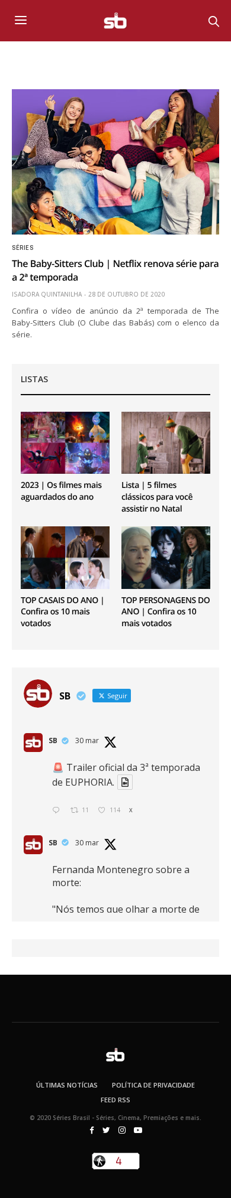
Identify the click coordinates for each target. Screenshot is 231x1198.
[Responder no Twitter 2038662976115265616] (58, 811)
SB (53, 740)
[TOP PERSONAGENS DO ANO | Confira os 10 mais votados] (165, 557)
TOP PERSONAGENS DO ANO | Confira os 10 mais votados (165, 612)
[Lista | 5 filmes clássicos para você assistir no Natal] (165, 443)
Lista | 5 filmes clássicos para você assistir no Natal (156, 497)
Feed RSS (115, 1099)
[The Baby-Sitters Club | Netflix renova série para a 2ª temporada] (115, 162)
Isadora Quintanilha (47, 294)
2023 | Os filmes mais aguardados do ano (61, 491)
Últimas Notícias (67, 1084)
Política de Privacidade (153, 1084)
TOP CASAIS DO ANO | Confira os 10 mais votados (62, 612)
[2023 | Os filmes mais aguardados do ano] (65, 443)
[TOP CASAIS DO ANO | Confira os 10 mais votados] (65, 557)
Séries (22, 248)
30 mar (87, 740)
